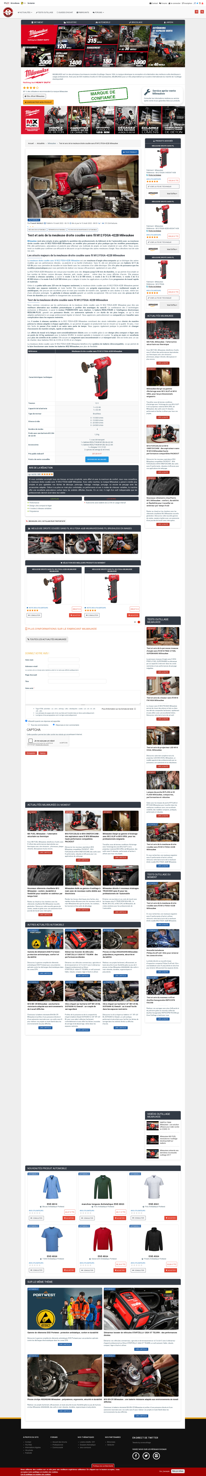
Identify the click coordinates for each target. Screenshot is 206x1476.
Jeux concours (85, 1447)
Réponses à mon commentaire (67, 725)
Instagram (156, 1455)
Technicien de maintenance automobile (82, 229)
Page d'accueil (31, 675)
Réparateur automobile (56, 229)
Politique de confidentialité (103, 1466)
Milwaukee (32, 241)
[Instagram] (200, 3)
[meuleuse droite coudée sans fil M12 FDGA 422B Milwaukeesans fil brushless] (46, 543)
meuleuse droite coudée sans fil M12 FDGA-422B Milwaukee (55, 261)
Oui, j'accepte (164, 1471)
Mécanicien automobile (37, 229)
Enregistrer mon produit (39, 102)
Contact (28, 1442)
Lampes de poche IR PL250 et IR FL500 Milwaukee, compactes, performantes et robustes (161, 794)
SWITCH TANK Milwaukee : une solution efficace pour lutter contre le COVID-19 (169, 1125)
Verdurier (110, 1444)
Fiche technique (155, 175)
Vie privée (29, 1450)
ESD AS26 (154, 1256)
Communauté (58, 1447)
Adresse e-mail (31, 666)
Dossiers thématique (88, 1444)
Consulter (35, 615)
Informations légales (33, 1447)
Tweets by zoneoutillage (141, 1442)
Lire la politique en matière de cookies (36, 1474)
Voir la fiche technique (160, 186)
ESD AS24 (103, 1256)
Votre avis (29, 688)
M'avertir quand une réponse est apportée (44, 721)
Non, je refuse (177, 1471)
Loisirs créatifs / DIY (87, 1442)
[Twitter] (197, 3)
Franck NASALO (36, 223)
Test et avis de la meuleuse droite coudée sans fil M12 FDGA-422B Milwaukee (88, 143)
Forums (98, 12)
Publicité (28, 1453)
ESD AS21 (154, 1204)
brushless (33, 521)
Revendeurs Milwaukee (97, 459)
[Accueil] (8, 12)
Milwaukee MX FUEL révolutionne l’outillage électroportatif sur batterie (168, 1139)
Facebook (135, 1455)
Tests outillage (45, 12)
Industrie (71, 22)
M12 (39, 521)
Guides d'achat (65, 12)
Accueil (31, 143)
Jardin (169, 22)
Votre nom (29, 660)
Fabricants (83, 12)
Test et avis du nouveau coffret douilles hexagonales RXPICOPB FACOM (161, 1000)
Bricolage (136, 22)
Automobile (104, 22)
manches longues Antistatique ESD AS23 (103, 1204)
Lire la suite (163, 363)
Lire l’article (45, 852)
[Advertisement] (83, 780)
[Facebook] (195, 3)
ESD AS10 (52, 1204)
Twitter (146, 1455)
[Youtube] (202, 3)
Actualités (25, 12)
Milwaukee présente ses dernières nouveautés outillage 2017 (169, 1152)
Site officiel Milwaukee (35, 96)
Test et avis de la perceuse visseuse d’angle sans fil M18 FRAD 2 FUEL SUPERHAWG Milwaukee (162, 650)
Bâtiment (38, 22)
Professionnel (58, 1444)
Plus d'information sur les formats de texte (117, 709)
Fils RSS (28, 1444)
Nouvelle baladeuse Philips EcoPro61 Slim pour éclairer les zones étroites (163, 953)
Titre (27, 681)
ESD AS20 (52, 1256)
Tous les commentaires (40, 725)
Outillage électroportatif (53, 521)
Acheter (76, 615)
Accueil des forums (60, 1442)
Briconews (111, 1442)
